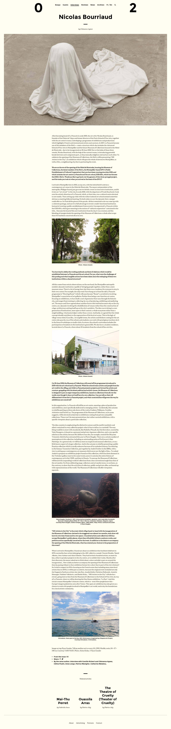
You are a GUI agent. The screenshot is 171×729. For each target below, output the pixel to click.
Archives (100, 5)
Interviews (75, 5)
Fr (107, 5)
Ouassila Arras (85, 701)
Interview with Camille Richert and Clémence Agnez (91, 661)
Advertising (80, 723)
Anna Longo (70, 664)
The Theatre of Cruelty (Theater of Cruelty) (108, 695)
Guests (65, 5)
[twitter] (62, 659)
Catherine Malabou (98, 664)
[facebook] (60, 659)
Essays (57, 5)
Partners (90, 723)
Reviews (84, 5)
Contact (99, 723)
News (92, 5)
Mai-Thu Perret (63, 701)
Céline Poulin (59, 664)
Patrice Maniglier (83, 664)
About (71, 723)
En (111, 5)
